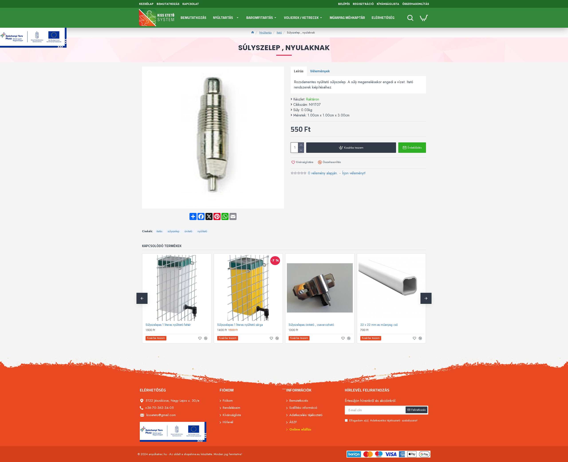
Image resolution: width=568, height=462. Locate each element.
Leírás (299, 71)
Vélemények (320, 71)
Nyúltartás (265, 32)
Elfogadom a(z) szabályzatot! (383, 420)
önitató (188, 231)
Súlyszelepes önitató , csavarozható (311, 325)
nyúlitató (202, 231)
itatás (159, 231)
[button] (142, 298)
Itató (279, 32)
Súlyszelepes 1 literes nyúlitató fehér (168, 325)
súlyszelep (173, 231)
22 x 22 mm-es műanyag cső (379, 325)
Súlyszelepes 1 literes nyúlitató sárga (240, 325)
